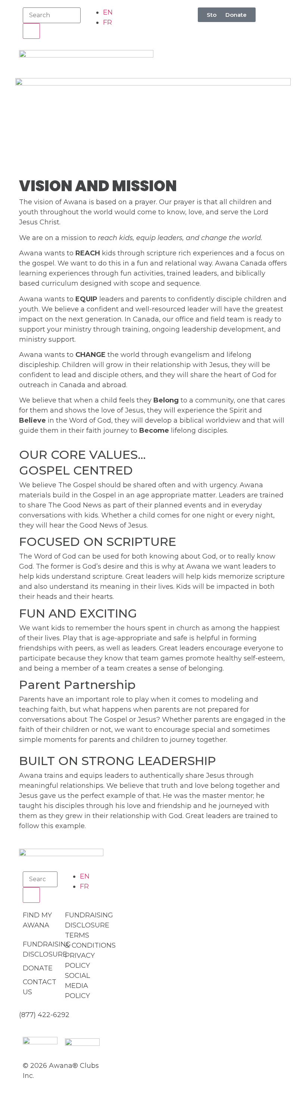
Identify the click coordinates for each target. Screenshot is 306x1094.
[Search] (31, 31)
